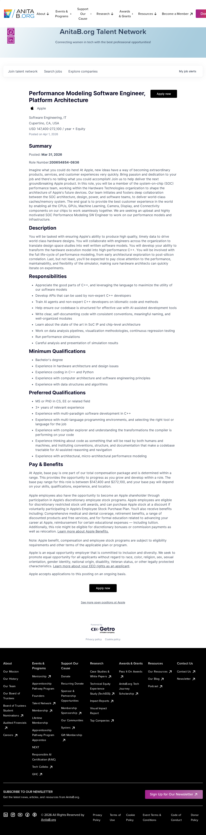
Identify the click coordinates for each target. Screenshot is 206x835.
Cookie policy (113, 639)
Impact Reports (99, 701)
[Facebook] (10, 32)
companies (83, 71)
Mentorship (39, 676)
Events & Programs (61, 13)
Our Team (9, 686)
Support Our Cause (82, 14)
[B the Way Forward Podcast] (34, 814)
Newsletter (184, 679)
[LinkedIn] (10, 40)
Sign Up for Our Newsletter (171, 794)
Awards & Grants (125, 13)
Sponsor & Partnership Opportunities (70, 696)
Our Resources (158, 671)
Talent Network (41, 703)
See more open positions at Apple (103, 602)
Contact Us (184, 671)
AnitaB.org (48, 819)
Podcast (153, 686)
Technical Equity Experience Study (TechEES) (100, 689)
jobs (53, 71)
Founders (38, 696)
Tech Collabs (40, 767)
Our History (10, 679)
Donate (65, 676)
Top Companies (100, 720)
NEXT (35, 747)
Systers (66, 728)
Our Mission (11, 671)
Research (103, 13)
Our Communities (72, 720)
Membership (40, 710)
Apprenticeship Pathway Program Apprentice (43, 735)
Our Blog (154, 679)
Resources (145, 13)
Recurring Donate (72, 684)
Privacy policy (94, 639)
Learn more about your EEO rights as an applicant (91, 566)
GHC (35, 774)
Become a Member (175, 13)
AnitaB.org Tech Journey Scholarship (129, 689)
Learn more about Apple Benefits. (83, 531)
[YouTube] (20, 814)
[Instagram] (12, 814)
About (41, 13)
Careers (8, 735)
